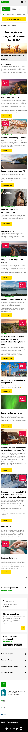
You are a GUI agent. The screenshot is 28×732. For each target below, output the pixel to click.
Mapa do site (4, 722)
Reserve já (6, 150)
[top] (26, 578)
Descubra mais (7, 185)
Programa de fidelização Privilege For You (13, 55)
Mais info (6, 572)
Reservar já (6, 116)
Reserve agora (7, 358)
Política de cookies (5, 724)
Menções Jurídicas (13, 722)
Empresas (4, 59)
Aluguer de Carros (5, 25)
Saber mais (6, 223)
